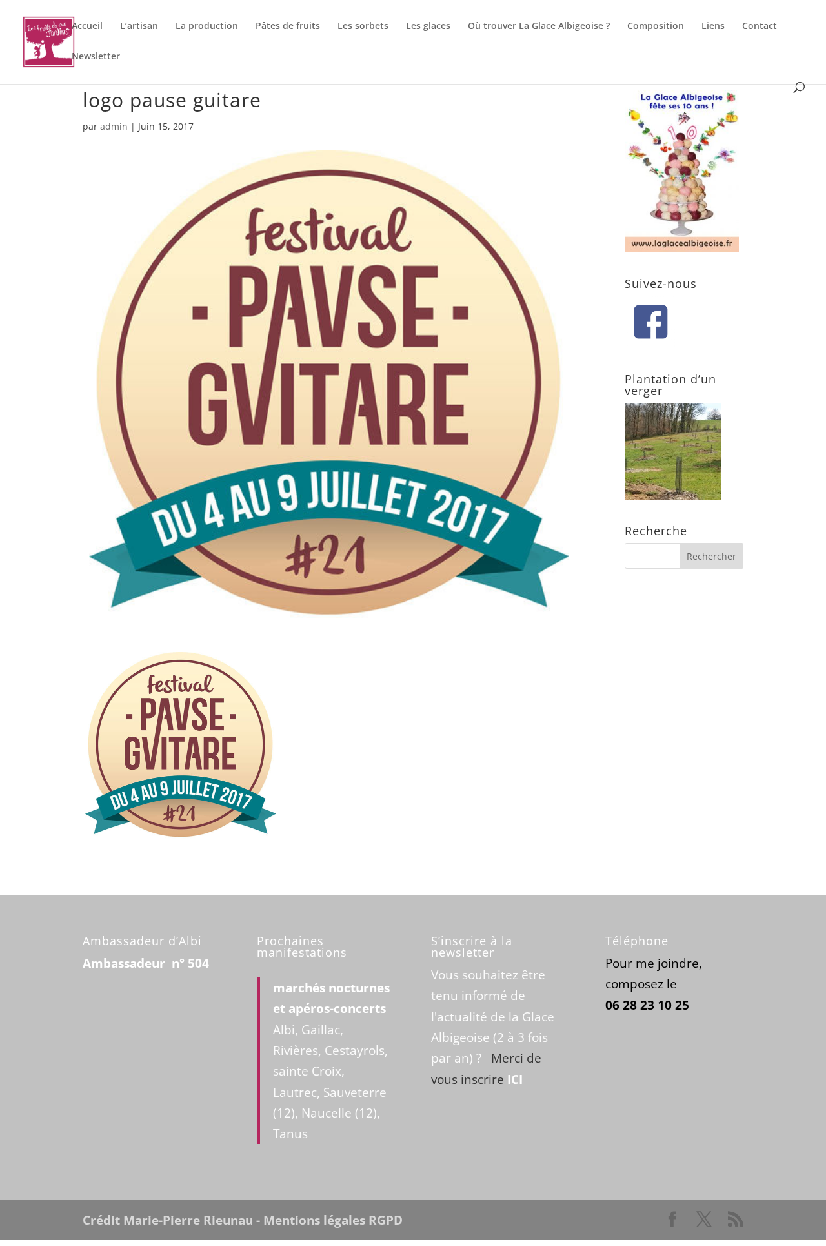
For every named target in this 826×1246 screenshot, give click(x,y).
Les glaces (428, 26)
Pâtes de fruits (288, 26)
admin (114, 126)
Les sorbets (362, 26)
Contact (759, 26)
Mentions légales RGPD (333, 1220)
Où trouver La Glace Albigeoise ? (539, 26)
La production (207, 26)
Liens (713, 26)
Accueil (87, 26)
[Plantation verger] (673, 495)
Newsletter (96, 57)
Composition (655, 26)
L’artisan (139, 26)
